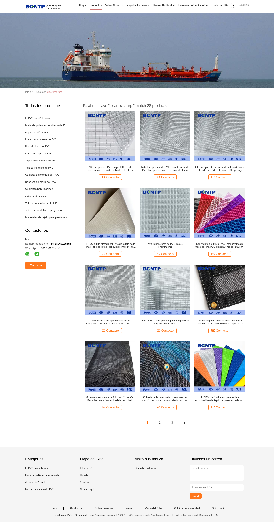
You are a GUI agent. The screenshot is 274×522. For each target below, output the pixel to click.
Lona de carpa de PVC (38, 153)
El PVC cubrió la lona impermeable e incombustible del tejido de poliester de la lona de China (219, 399)
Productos (96, 5)
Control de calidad (164, 5)
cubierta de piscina (36, 195)
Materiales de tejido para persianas (46, 217)
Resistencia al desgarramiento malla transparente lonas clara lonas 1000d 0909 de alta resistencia (110, 322)
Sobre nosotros (114, 5)
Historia (84, 475)
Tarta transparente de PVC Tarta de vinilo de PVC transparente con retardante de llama (165, 169)
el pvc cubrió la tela (36, 132)
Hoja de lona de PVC (37, 146)
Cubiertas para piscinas (39, 188)
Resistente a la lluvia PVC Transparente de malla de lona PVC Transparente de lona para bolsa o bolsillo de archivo (219, 245)
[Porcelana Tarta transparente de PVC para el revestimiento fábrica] (165, 213)
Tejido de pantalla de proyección (44, 210)
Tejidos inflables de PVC (39, 167)
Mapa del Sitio (153, 508)
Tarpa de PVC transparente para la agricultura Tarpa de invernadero (164, 322)
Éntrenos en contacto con (193, 5)
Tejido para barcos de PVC (41, 160)
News (129, 508)
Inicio (55, 508)
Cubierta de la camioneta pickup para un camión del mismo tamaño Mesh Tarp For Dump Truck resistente (164, 399)
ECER (218, 515)
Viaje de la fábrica (138, 5)
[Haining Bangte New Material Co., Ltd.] (43, 6)
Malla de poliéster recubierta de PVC (46, 125)
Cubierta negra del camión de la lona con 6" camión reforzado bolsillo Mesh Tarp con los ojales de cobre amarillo (219, 322)
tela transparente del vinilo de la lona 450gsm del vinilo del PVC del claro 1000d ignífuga (219, 169)
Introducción (86, 468)
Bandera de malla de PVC (40, 181)
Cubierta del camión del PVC (42, 174)
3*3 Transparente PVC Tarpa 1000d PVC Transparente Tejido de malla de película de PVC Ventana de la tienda (109, 169)
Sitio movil (218, 508)
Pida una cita (220, 5)
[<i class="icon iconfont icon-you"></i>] (184, 423)
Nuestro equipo (88, 489)
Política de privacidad (187, 508)
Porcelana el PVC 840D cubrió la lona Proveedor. (80, 515)
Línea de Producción (146, 468)
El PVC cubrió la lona (37, 118)
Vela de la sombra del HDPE (42, 202)
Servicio (84, 482)
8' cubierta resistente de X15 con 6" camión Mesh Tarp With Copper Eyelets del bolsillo (109, 399)
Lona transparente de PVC (41, 139)
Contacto (36, 265)
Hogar (82, 5)
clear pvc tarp (54, 92)
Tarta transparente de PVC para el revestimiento (165, 245)
